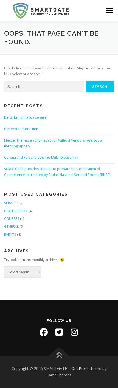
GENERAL (11, 226)
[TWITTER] (59, 332)
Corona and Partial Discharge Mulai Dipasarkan (41, 157)
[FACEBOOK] (44, 332)
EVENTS (10, 234)
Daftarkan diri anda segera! (25, 117)
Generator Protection (21, 128)
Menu (108, 10)
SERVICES (11, 203)
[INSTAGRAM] (74, 332)
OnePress (80, 368)
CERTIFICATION (16, 211)
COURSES (11, 218)
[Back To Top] (59, 355)
